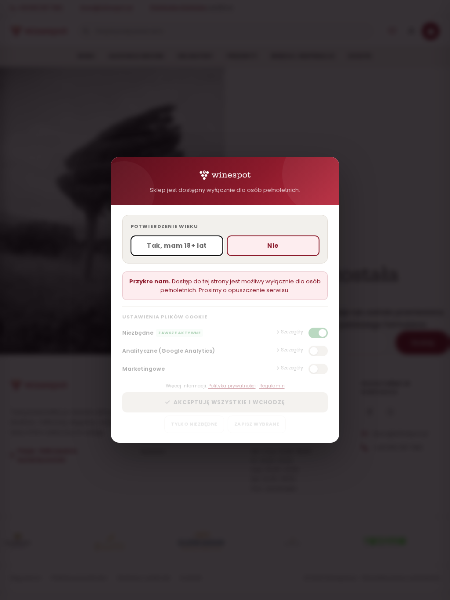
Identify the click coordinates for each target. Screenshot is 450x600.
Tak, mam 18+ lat (177, 246)
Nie (273, 246)
